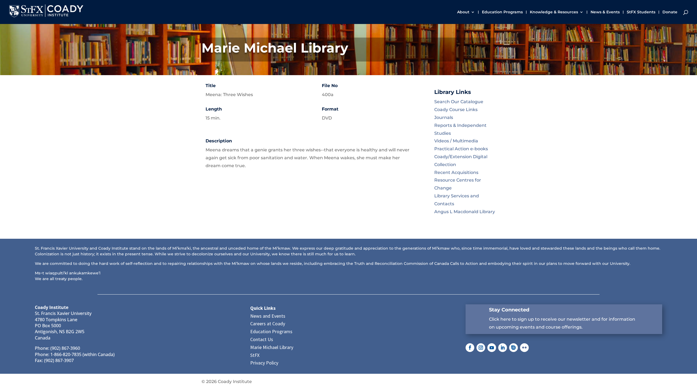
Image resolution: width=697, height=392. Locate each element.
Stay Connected (509, 310)
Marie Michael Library (271, 347)
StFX (254, 355)
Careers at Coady (267, 323)
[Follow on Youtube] (491, 347)
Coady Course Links (456, 109)
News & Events (605, 12)
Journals (443, 117)
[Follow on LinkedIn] (502, 347)
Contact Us (261, 339)
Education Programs (502, 12)
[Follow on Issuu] (513, 347)
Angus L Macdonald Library (464, 211)
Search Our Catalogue (458, 101)
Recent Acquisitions (456, 172)
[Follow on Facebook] (470, 347)
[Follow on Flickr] (524, 347)
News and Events (267, 316)
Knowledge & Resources (554, 12)
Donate (669, 12)
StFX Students (641, 12)
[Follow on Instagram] (480, 347)
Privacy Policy (264, 363)
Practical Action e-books (461, 148)
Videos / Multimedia (456, 140)
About (463, 12)
